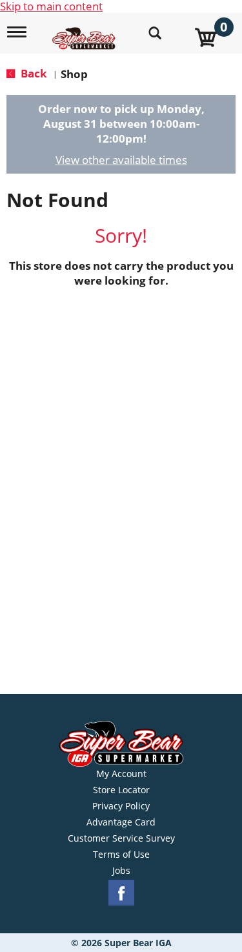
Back (32, 73)
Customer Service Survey (121, 838)
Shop (74, 73)
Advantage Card (121, 822)
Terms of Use (121, 854)
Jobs (121, 871)
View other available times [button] (121, 159)
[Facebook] (121, 893)
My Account (121, 774)
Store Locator (121, 790)
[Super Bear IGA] (85, 31)
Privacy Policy (121, 806)
